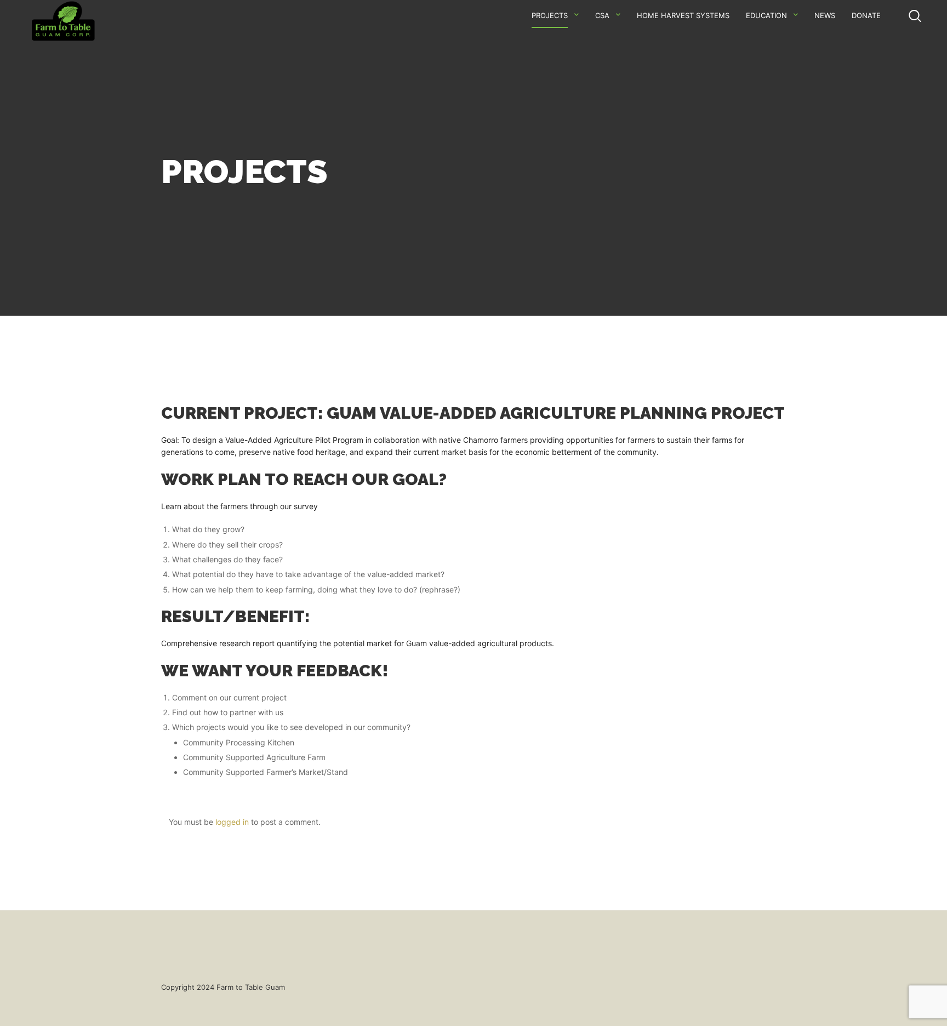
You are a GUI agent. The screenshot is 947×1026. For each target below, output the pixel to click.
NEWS (824, 15)
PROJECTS (550, 15)
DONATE (866, 15)
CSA (602, 15)
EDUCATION (766, 15)
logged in (232, 822)
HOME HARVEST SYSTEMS (683, 15)
